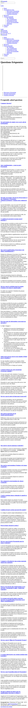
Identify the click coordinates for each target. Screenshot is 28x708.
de (6, 33)
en (1, 33)
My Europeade (4, 32)
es (8, 33)
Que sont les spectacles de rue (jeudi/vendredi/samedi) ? (8, 414)
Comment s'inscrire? (6, 103)
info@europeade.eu (13, 704)
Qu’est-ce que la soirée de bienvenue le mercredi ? (14, 396)
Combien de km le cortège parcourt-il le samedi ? (13, 509)
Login (2, 5)
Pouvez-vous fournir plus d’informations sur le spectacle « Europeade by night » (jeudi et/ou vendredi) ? (13, 588)
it (10, 33)
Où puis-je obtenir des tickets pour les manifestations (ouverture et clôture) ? (11, 692)
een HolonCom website (6, 706)
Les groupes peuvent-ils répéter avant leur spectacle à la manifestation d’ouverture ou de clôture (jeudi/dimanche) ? (13, 600)
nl (3, 33)
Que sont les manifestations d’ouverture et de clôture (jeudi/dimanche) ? (12, 250)
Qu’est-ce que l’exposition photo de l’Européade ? (14, 672)
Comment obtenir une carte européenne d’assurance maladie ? (11, 370)
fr (4, 33)
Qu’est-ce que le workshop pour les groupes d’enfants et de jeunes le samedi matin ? (12, 287)
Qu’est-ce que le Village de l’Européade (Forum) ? (14, 640)
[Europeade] (4, 1)
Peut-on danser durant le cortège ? (10, 525)
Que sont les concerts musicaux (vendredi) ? (12, 445)
